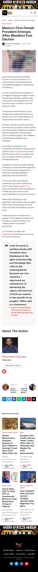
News (4, 24)
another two (24, 186)
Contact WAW (8, 554)
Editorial (23, 485)
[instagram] (22, 564)
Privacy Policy (21, 554)
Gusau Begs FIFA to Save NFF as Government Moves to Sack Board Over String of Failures (9, 497)
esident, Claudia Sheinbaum (15, 79)
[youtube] (27, 564)
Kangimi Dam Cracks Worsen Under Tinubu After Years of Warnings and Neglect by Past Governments (27, 444)
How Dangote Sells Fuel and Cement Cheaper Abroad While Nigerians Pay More (27, 498)
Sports (9, 485)
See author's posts (13, 365)
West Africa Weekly (9, 466)
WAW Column (30, 550)
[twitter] (16, 564)
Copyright (31, 554)
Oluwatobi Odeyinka (13, 43)
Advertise (19, 550)
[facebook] (11, 564)
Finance (4, 432)
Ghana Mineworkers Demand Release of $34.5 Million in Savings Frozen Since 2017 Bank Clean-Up (10, 444)
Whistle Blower (8, 550)
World (9, 24)
